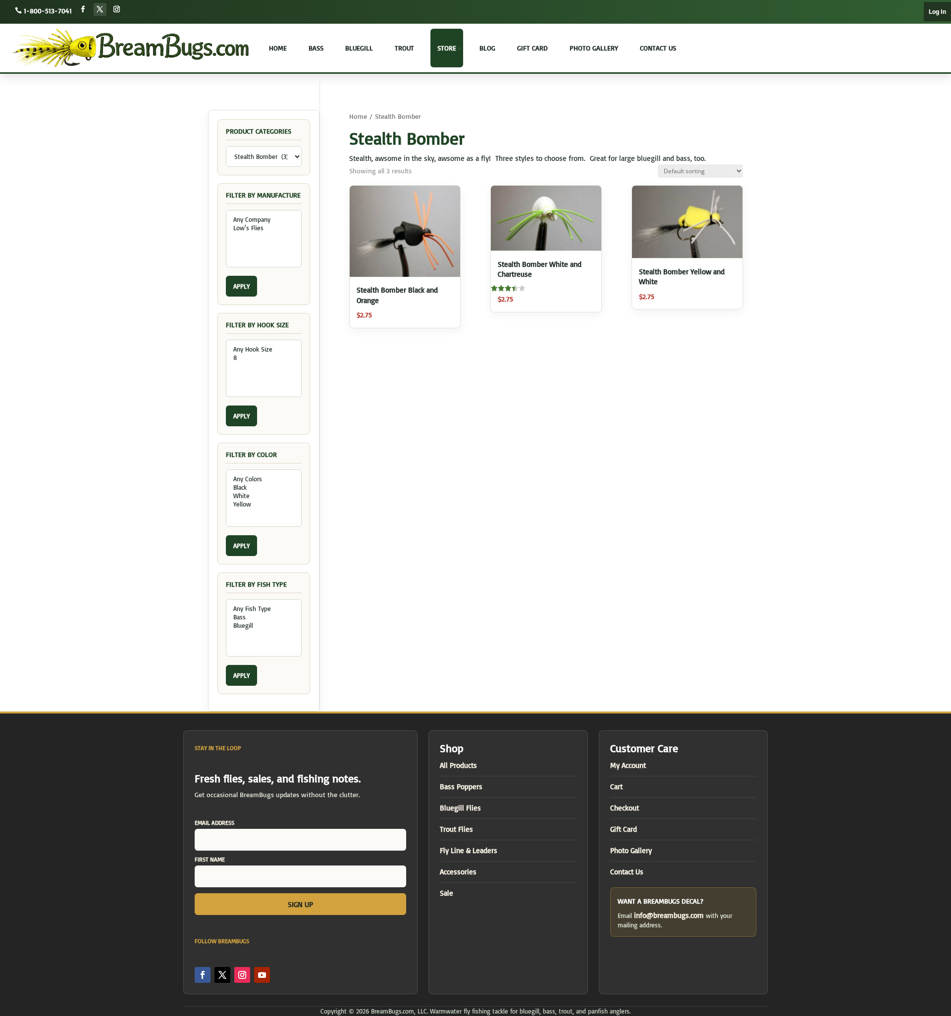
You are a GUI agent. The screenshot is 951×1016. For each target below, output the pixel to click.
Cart (616, 786)
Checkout (624, 808)
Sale (446, 893)
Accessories (458, 871)
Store (446, 48)
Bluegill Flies (460, 808)
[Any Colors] (263, 479)
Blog (487, 48)
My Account (628, 765)
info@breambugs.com (669, 915)
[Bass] (263, 617)
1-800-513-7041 (48, 10)
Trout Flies (456, 829)
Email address (214, 822)
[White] (263, 496)
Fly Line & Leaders (468, 850)
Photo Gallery (594, 48)
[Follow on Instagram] (116, 9)
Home (278, 48)
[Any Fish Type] (263, 609)
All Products (458, 765)
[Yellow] (263, 504)
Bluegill (359, 48)
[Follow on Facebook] (83, 9)
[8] (263, 358)
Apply (241, 286)
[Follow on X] (100, 9)
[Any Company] (263, 219)
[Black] (263, 487)
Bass (316, 48)
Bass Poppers (461, 786)
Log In (937, 11)
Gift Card (532, 48)
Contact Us (658, 48)
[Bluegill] (263, 625)
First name (210, 859)
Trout (404, 48)
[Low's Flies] (263, 228)
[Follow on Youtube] (262, 975)
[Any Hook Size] (263, 349)
